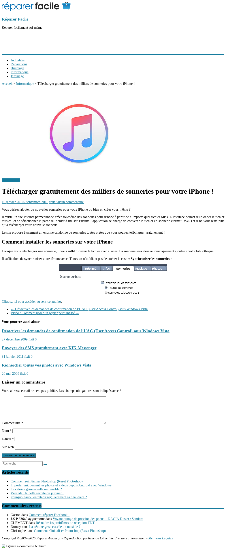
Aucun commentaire (69, 202)
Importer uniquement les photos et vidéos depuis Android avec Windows (61, 485)
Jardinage (17, 76)
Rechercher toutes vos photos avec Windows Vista (46, 365)
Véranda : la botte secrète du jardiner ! (37, 493)
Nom (6, 431)
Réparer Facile (15, 19)
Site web (8, 447)
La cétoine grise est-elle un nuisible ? (36, 489)
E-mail (8, 439)
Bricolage (17, 68)
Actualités (17, 60)
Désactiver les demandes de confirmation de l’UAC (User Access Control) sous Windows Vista (79, 309)
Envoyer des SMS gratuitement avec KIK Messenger (49, 348)
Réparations (19, 64)
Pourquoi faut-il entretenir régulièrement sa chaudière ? (49, 497)
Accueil (7, 83)
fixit (52, 202)
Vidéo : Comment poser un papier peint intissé (45, 313)
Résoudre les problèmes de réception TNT (65, 523)
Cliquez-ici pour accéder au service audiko (31, 301)
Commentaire (12, 423)
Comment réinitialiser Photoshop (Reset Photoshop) (47, 481)
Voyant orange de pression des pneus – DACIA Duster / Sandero (98, 519)
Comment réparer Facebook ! (49, 515)
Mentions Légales (160, 538)
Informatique (19, 72)
